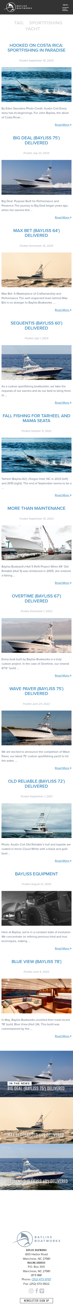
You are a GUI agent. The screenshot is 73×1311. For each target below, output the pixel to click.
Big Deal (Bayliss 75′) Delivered (36, 140)
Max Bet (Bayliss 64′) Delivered (36, 233)
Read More (62, 125)
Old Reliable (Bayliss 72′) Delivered (36, 784)
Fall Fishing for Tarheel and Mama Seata (36, 418)
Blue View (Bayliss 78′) (36, 961)
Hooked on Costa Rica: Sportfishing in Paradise (36, 48)
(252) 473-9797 (41, 1279)
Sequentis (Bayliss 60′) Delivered (36, 325)
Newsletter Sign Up (36, 1300)
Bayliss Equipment (36, 874)
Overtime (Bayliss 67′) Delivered (36, 598)
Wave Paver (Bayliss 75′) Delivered (36, 691)
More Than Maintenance (36, 508)
